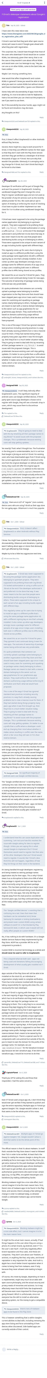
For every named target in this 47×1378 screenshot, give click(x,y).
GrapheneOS (12, 431)
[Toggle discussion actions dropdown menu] (44, 3)
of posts (22, 3)
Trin (6, 135)
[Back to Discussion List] (2, 3)
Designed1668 (12, 773)
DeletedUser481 (13, 1134)
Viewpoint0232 (11, 391)
